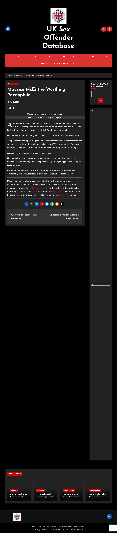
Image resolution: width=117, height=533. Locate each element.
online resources (37, 188)
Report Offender (60, 64)
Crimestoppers (58, 191)
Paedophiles (40, 57)
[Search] (100, 100)
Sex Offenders (24, 57)
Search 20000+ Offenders (100, 85)
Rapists (76, 57)
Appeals (104, 57)
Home (12, 57)
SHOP (74, 64)
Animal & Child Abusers (59, 57)
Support (44, 64)
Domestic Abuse (90, 57)
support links (65, 195)
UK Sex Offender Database (58, 38)
